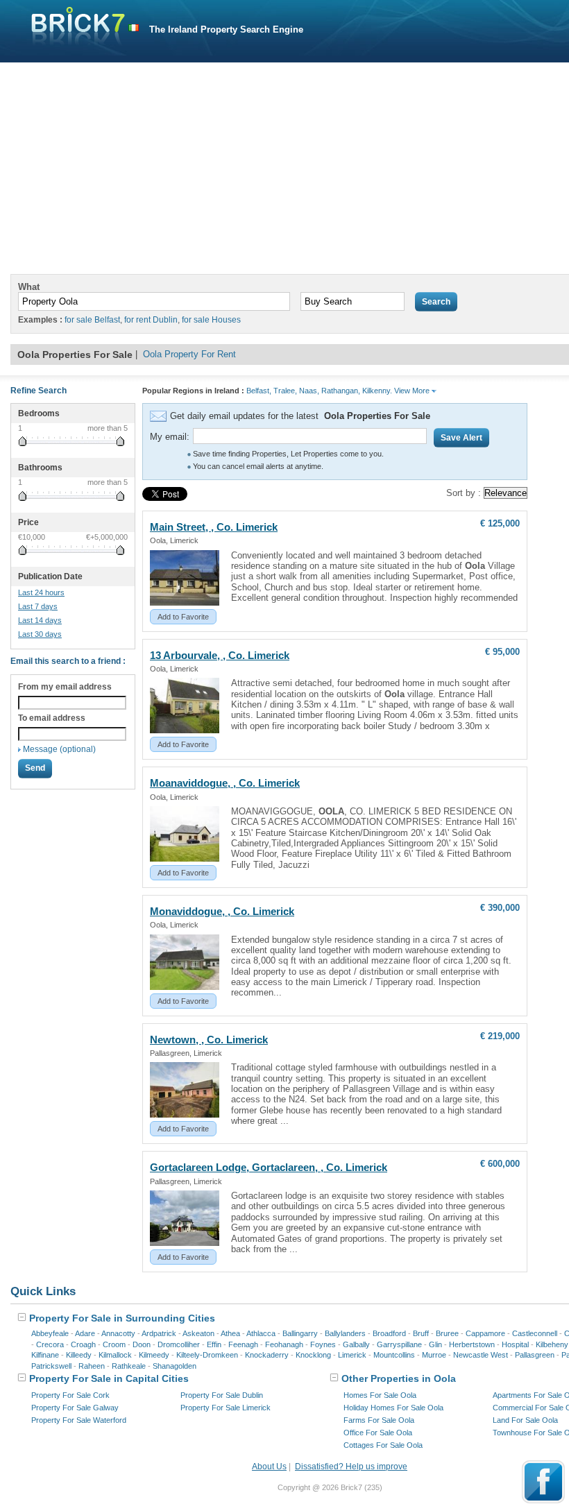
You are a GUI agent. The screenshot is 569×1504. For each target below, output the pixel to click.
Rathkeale (129, 1366)
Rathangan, (340, 390)
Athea (230, 1333)
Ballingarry (300, 1333)
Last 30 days (40, 634)
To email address (51, 718)
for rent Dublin (151, 320)
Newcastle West (480, 1355)
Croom (114, 1344)
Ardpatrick (159, 1333)
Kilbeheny (552, 1344)
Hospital (515, 1344)
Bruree (447, 1333)
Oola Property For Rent (189, 354)
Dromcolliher (179, 1344)
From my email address (65, 687)
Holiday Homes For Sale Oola (393, 1407)
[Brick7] (133, 28)
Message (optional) (59, 749)
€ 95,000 (502, 652)
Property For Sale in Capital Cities (107, 1378)
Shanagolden (174, 1366)
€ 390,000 (500, 908)
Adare (85, 1333)
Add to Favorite (183, 617)
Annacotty (118, 1333)
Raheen (91, 1366)
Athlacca (260, 1333)
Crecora (50, 1344)
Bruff (421, 1333)
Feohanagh (284, 1344)
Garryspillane (399, 1344)
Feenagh (243, 1344)
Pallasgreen (534, 1355)
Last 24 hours (41, 592)
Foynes (323, 1344)
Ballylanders (345, 1333)
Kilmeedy (154, 1355)
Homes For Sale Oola (379, 1395)
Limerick (352, 1355)
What (29, 287)
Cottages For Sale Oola (383, 1445)
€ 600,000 (500, 1164)
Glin (435, 1344)
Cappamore (485, 1333)
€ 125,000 (500, 523)
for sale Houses (211, 320)
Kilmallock (115, 1355)
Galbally (356, 1344)
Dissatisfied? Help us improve (351, 1466)
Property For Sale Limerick (225, 1407)
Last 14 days (40, 620)
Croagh (83, 1344)
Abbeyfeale (50, 1333)
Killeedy (79, 1355)
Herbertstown (472, 1344)
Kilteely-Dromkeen (207, 1355)
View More (413, 390)
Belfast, (258, 390)
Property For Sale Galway (75, 1407)
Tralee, (285, 390)
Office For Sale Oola (377, 1432)
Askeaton (198, 1333)
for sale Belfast (92, 320)
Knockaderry (267, 1355)
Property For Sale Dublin (221, 1395)
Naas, (309, 390)
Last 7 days (38, 606)
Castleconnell (534, 1333)
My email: (169, 436)
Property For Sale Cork (70, 1395)
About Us (269, 1466)
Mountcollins (394, 1355)
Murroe (434, 1355)
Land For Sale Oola (525, 1420)
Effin (214, 1344)
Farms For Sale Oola (378, 1420)
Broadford (389, 1333)
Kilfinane (45, 1355)
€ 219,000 (500, 1036)
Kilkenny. (377, 390)
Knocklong (313, 1355)
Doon (142, 1344)
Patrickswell (51, 1366)
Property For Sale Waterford (78, 1420)
